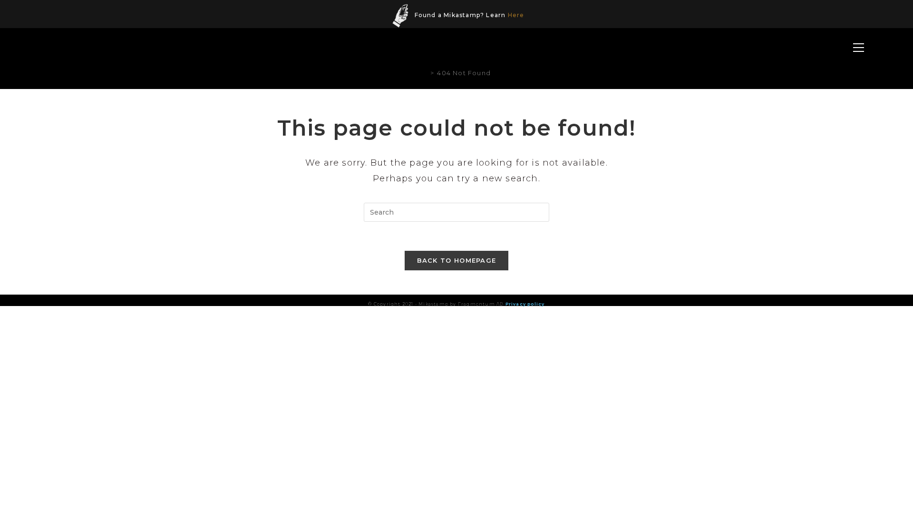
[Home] (424, 73)
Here (516, 15)
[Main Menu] (858, 48)
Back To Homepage (456, 260)
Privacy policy (525, 303)
